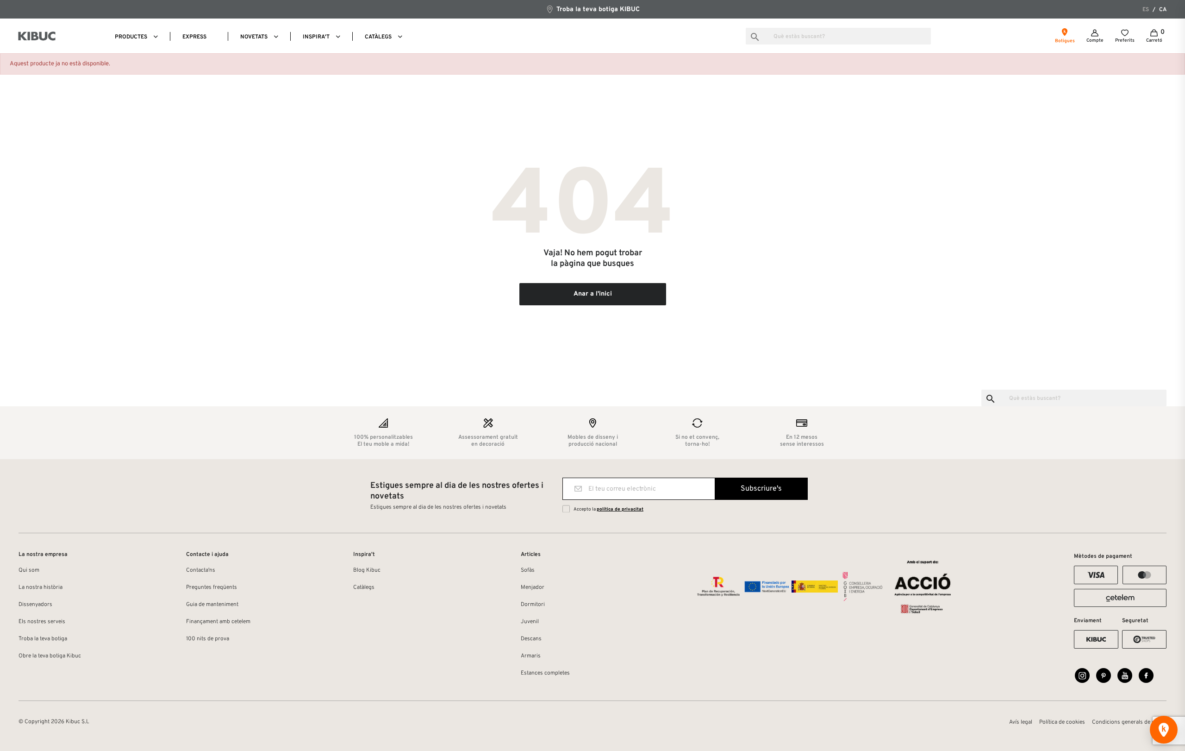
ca (1162, 9)
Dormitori (533, 604)
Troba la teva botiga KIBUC (597, 9)
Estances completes (545, 673)
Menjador (532, 587)
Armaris (531, 656)
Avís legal (1020, 722)
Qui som (29, 570)
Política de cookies (1062, 722)
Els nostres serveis (42, 621)
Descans (531, 639)
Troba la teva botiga (43, 639)
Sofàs (528, 570)
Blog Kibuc (366, 570)
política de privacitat (620, 509)
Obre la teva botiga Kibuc (50, 656)
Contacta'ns (200, 570)
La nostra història (40, 587)
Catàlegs (363, 587)
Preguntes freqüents (211, 587)
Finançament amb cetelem (218, 621)
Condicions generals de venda (1129, 722)
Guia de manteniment (212, 604)
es (1145, 9)
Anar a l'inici (593, 294)
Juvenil (530, 621)
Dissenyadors (35, 604)
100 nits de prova (207, 639)
